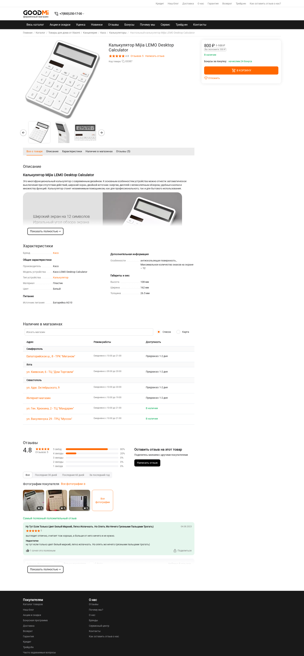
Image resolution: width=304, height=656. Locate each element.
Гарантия (213, 3)
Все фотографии (72, 484)
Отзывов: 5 (137, 56)
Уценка (80, 24)
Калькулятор (60, 277)
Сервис (165, 24)
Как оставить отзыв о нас (104, 636)
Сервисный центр (99, 625)
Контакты (199, 24)
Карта (185, 331)
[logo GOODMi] (36, 14)
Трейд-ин (241, 3)
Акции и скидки (60, 24)
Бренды (93, 620)
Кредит (160, 3)
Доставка (188, 3)
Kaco (56, 253)
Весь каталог (35, 24)
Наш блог (173, 3)
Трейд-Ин (28, 647)
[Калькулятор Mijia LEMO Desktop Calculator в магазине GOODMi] (62, 79)
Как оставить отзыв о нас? (265, 3)
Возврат (227, 3)
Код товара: (115, 61)
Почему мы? (96, 609)
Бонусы (129, 24)
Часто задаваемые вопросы (39, 652)
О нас (201, 3)
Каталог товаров (33, 604)
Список (166, 331)
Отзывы (113, 24)
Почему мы (147, 24)
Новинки (97, 24)
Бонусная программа (35, 620)
